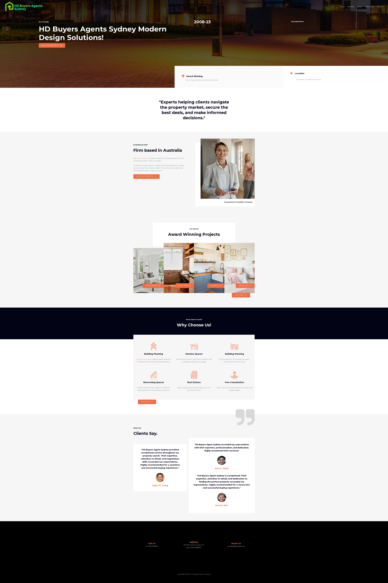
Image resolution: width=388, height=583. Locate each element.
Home (342, 7)
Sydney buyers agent (144, 359)
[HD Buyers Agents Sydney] (24, 6)
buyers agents (142, 158)
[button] (52, 45)
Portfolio (351, 7)
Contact (380, 7)
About (359, 7)
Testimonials (369, 7)
